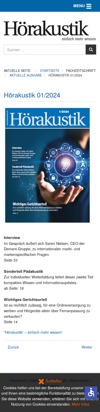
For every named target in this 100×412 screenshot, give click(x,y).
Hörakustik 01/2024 (32, 94)
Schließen (53, 380)
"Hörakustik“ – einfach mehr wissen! (33, 332)
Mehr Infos (80, 404)
